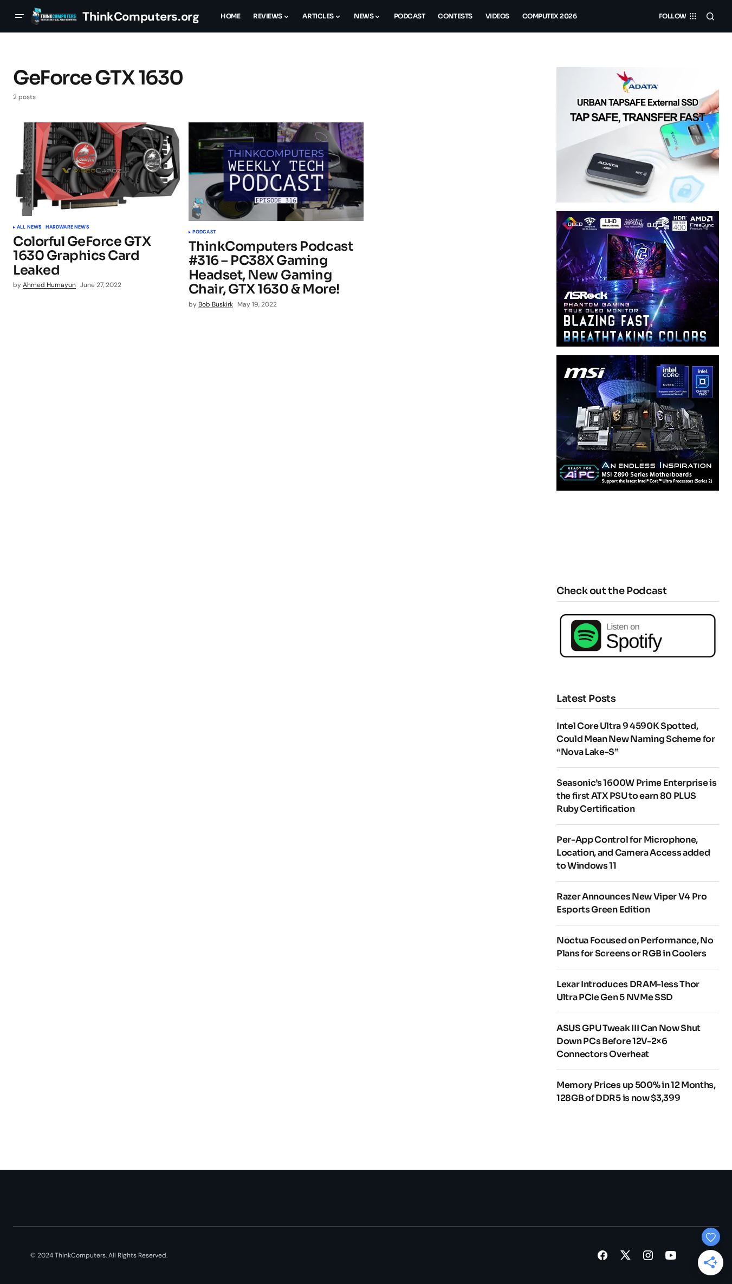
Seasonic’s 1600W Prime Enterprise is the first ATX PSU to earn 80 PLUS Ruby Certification (636, 795)
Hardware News (67, 227)
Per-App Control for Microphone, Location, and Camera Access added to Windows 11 (633, 852)
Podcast (204, 232)
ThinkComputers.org (140, 16)
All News (29, 227)
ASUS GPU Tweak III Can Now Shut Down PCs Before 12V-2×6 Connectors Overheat (628, 1041)
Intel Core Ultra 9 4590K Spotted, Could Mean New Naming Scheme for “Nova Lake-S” (635, 739)
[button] (19, 16)
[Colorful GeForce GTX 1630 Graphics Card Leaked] (96, 169)
